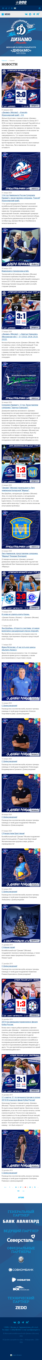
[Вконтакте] (26, 14)
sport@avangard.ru (33, 1330)
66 (16, 1187)
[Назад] (5, 1187)
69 (30, 1187)
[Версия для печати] (12, 8)
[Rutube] (38, 14)
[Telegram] (34, 14)
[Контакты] (3, 8)
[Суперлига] (21, 3)
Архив (21, 1197)
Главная (4, 60)
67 (20, 1187)
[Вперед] (23, 1191)
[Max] (30, 14)
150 (18, 1191)
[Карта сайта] (6, 8)
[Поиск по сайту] (9, 8)
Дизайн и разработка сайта (13, 1340)
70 (34, 1187)
